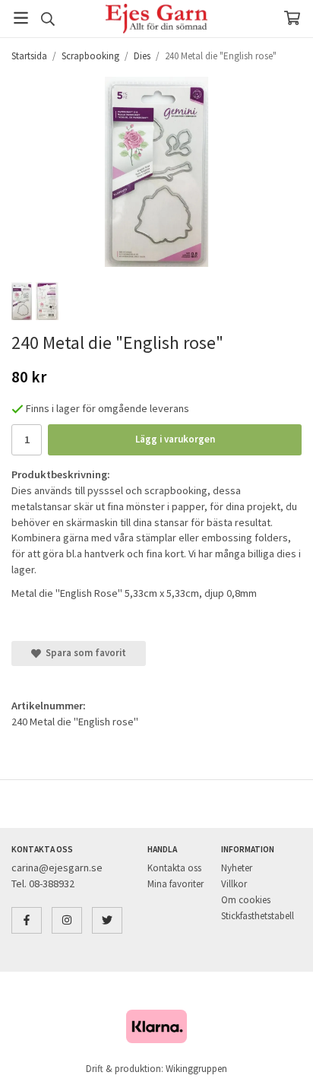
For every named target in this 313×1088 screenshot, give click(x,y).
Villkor (234, 883)
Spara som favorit (83, 652)
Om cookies (245, 899)
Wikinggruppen (196, 1068)
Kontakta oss (174, 867)
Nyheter (236, 867)
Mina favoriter (175, 883)
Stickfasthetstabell (257, 915)
